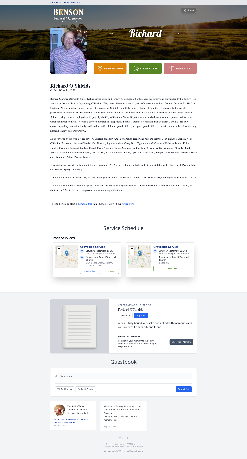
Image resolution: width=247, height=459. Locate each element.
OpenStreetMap (126, 451)
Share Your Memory (181, 342)
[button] (66, 253)
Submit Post (184, 389)
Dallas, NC (164, 262)
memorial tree (85, 203)
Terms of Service (131, 446)
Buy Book (141, 315)
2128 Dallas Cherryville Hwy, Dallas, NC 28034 (99, 264)
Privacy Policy (115, 446)
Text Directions (89, 271)
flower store (128, 203)
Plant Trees (109, 271)
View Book (125, 315)
